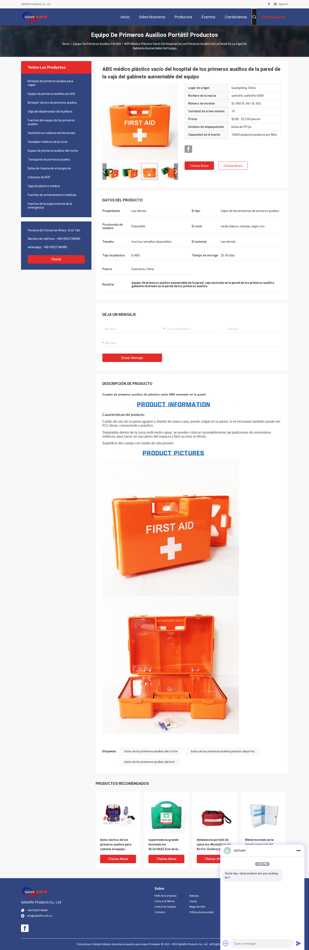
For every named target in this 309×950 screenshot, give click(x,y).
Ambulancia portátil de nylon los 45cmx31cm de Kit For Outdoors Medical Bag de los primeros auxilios (214, 844)
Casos (193, 901)
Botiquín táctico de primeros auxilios (52, 102)
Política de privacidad (201, 912)
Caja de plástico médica (44, 186)
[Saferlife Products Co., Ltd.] (35, 17)
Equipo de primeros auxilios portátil (97, 44)
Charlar (56, 259)
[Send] (298, 943)
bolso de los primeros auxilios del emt (149, 762)
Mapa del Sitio (197, 906)
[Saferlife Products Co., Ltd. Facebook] (269, 4)
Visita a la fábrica (164, 901)
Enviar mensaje (132, 358)
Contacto (159, 912)
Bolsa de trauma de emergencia (49, 168)
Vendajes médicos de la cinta (47, 141)
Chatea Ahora (199, 165)
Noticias (194, 895)
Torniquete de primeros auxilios (49, 159)
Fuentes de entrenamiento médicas (52, 195)
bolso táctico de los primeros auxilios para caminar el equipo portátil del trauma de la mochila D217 (117, 844)
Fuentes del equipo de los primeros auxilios (51, 122)
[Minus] (298, 850)
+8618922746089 (68, 238)
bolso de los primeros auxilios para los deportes (223, 751)
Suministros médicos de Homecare (51, 133)
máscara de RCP (39, 177)
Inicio (66, 44)
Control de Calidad (165, 906)
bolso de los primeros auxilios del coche (151, 751)
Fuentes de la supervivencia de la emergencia (50, 205)
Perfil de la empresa (165, 895)
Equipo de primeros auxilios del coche (53, 150)
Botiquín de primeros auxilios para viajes (50, 83)
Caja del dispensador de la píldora (50, 111)
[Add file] (226, 943)
